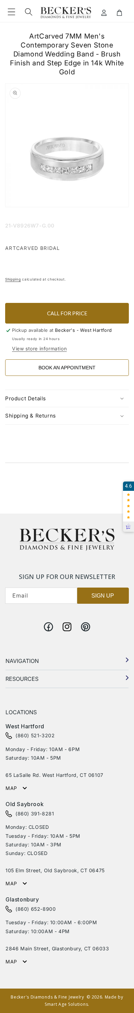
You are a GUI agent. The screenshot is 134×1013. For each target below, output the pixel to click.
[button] (11, 12)
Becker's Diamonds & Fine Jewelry (47, 997)
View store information (39, 348)
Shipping (13, 279)
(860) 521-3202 (35, 735)
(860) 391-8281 (34, 813)
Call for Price (67, 313)
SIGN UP (102, 596)
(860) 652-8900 (35, 909)
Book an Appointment (67, 367)
